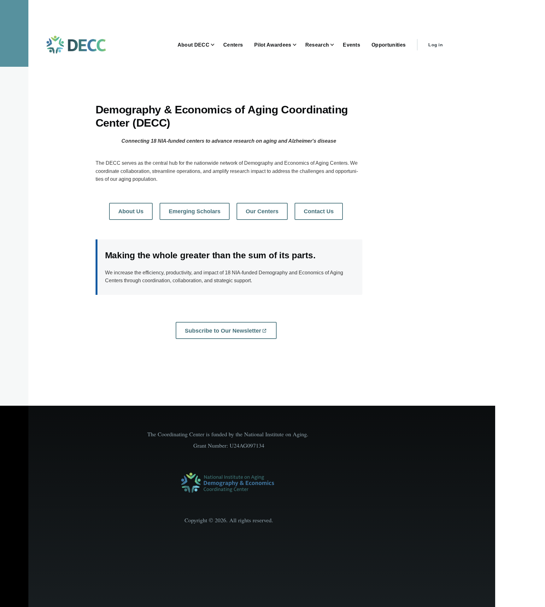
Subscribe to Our (223, 331)
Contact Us (319, 211)
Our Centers (262, 211)
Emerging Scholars (194, 211)
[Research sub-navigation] (336, 44)
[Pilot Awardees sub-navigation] (298, 44)
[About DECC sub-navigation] (216, 44)
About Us (131, 211)
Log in (435, 44)
